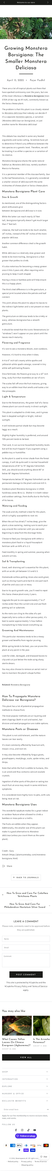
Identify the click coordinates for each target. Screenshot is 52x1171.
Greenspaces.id (21, 1158)
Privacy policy (26, 1161)
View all (26, 1057)
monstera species (24, 116)
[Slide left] (4, 2)
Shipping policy (27, 1165)
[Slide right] (47, 2)
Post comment (26, 975)
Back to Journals (28, 877)
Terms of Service (39, 986)
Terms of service (41, 1161)
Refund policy (13, 1161)
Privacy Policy (20, 986)
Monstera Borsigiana (20, 684)
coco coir (19, 584)
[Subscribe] (48, 1109)
